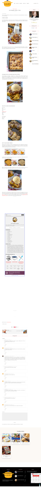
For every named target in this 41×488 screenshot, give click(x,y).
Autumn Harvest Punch (4, 195)
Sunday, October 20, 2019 (13, 397)
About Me (17, 3)
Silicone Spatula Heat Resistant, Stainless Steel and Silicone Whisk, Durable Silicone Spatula (21, 262)
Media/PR (28, 3)
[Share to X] (13, 327)
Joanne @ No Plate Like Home (8, 397)
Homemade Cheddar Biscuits (35, 40)
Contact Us (24, 3)
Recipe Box (21, 3)
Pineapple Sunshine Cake (34, 37)
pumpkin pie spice (4, 111)
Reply (5, 345)
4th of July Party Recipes (20, 471)
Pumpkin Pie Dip (24, 194)
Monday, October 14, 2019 (9, 389)
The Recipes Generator (16, 275)
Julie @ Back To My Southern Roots (8, 366)
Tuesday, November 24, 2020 (11, 404)
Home (14, 3)
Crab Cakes (33, 50)
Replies (5, 344)
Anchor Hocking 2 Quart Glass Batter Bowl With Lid (14, 261)
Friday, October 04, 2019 (14, 366)
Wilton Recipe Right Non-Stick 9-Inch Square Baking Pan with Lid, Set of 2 (8, 262)
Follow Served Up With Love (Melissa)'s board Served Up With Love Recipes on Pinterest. (32, 471)
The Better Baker (6, 404)
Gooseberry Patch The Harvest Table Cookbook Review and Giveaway (6, 456)
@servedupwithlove (12, 273)
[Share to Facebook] (11, 327)
